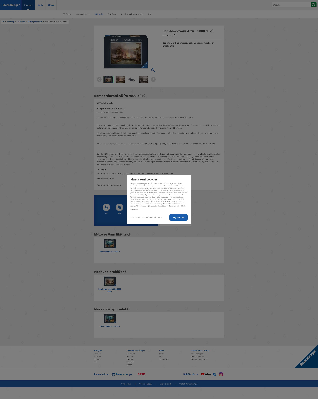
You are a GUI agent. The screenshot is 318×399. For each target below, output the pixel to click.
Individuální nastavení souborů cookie (146, 217)
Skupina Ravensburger (138, 184)
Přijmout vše (178, 217)
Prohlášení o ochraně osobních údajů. (171, 206)
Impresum (134, 209)
